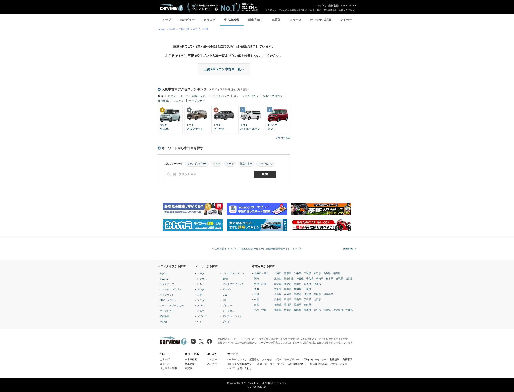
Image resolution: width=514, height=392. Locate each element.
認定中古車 (246, 163)
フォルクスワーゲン (233, 284)
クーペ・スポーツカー (194, 96)
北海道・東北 (261, 273)
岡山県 (297, 299)
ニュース (296, 19)
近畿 (256, 294)
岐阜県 (287, 289)
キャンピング (266, 163)
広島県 (307, 299)
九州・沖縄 (260, 310)
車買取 (276, 19)
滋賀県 (307, 294)
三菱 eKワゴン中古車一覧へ (224, 69)
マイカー (346, 19)
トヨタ (200, 273)
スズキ (200, 311)
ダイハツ (202, 316)
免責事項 (347, 359)
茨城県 (319, 278)
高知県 (307, 304)
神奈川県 (289, 278)
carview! (161, 29)
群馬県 (339, 278)
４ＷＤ (216, 163)
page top (348, 248)
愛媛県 (297, 304)
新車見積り (255, 19)
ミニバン (178, 100)
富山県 (297, 283)
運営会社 (254, 359)
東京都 (277, 278)
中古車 (172, 29)
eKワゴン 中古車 (200, 29)
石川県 (307, 283)
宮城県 (307, 273)
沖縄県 (349, 310)
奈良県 (317, 294)
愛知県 (277, 289)
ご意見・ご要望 (338, 363)
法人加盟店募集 (318, 363)
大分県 (317, 310)
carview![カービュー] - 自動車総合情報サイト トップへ (272, 248)
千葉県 (309, 278)
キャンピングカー (196, 163)
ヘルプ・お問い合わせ (239, 368)
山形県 (327, 273)
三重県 (307, 289)
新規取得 (333, 5)
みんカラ (212, 363)
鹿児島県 (338, 310)
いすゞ (200, 321)
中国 (256, 299)
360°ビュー (187, 19)
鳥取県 (277, 299)
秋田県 (317, 273)
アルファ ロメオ (232, 316)
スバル (200, 305)
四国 (256, 304)
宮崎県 (327, 310)
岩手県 (297, 273)
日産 (199, 284)
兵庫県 (287, 294)
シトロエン (228, 311)
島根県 (287, 299)
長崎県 (297, 310)
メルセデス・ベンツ (233, 273)
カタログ (209, 19)
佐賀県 (287, 310)
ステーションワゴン (246, 96)
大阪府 (277, 294)
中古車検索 (231, 19)
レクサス (202, 278)
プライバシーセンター (314, 359)
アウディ (227, 289)
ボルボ (226, 321)
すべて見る (284, 137)
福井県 (317, 283)
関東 (256, 278)
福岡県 (277, 310)
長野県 (287, 283)
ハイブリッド (167, 294)
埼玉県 (300, 278)
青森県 (287, 273)
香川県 (287, 304)
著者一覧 (262, 363)
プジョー (227, 305)
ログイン (322, 5)
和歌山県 (328, 294)
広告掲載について (297, 363)
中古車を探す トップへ (224, 248)
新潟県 (277, 283)
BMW (225, 278)
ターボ (230, 163)
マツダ (200, 300)
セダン (171, 96)
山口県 (317, 299)
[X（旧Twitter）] (201, 341)
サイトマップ (277, 363)
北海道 (277, 273)
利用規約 (334, 359)
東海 (256, 289)
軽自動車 (163, 100)
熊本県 (307, 310)
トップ (166, 19)
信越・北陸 (260, 283)
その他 (163, 321)
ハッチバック (220, 96)
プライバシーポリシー (287, 359)
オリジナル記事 (320, 19)
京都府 (297, 294)
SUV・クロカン (273, 96)
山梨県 (349, 278)
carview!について (236, 359)
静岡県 (297, 289)
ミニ (224, 294)
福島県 (337, 273)
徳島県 (277, 304)
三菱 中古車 (184, 29)
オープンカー (197, 100)
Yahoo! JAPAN (348, 5)
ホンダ (200, 289)
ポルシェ (227, 300)
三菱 (199, 294)
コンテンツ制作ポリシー (240, 363)
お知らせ (267, 359)
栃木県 (329, 278)
